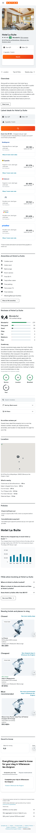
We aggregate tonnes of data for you (14, 813)
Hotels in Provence (23, 827)
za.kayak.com (4, 825)
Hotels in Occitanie (11, 827)
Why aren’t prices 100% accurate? (14, 816)
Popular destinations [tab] (25, 772)
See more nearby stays (28, 616)
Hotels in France (29, 825)
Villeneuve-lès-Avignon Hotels (13, 829)
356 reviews (24, 37)
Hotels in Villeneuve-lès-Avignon (14, 785)
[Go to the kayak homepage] (12, 3)
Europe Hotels (18, 825)
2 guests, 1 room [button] (9, 52)
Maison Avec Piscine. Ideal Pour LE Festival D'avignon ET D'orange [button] (15, 718)
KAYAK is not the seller (10, 810)
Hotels (11, 825)
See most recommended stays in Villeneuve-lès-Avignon (27, 693)
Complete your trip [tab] (10, 772)
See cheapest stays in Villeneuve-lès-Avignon (28, 654)
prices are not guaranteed (9, 804)
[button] (3, 3)
